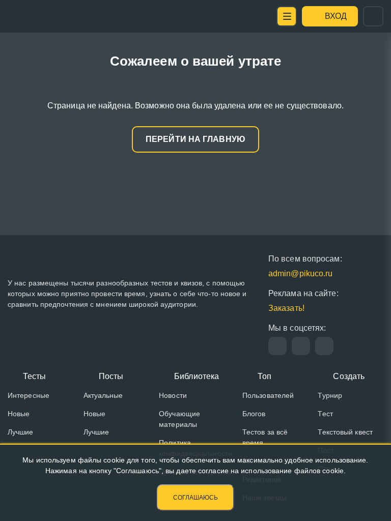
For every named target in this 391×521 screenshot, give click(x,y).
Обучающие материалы (179, 419)
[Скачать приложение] (324, 346)
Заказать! (286, 308)
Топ (264, 376)
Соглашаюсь (195, 497)
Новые (19, 414)
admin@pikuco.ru (300, 273)
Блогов (254, 414)
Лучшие (21, 432)
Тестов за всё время (265, 437)
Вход (336, 16)
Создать (349, 376)
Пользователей (268, 395)
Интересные (28, 395)
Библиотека (196, 376)
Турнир (330, 395)
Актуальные (103, 395)
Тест (325, 414)
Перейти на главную (195, 139)
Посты (111, 376)
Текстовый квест (345, 432)
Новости (173, 395)
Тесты (34, 376)
